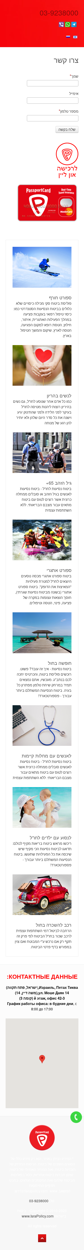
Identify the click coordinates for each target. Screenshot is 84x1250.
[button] (42, 1059)
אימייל (73, 93)
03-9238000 (58, 12)
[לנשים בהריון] (42, 365)
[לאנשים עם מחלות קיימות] (42, 725)
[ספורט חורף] (42, 267)
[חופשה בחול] (42, 632)
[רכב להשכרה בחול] (42, 894)
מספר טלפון (69, 111)
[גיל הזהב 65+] (42, 452)
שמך (74, 76)
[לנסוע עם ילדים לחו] (42, 807)
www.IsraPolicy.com (38, 1216)
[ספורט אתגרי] (42, 540)
